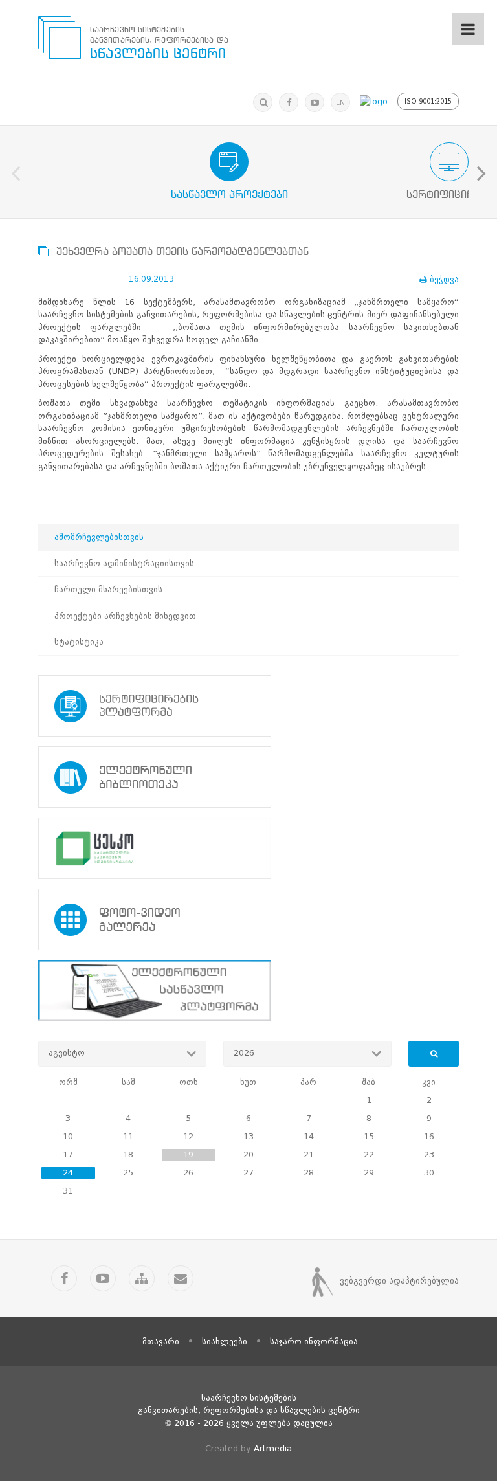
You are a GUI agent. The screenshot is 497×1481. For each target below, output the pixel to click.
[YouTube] (314, 102)
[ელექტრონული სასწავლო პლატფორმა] (248, 990)
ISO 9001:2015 (428, 101)
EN (340, 102)
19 (188, 1154)
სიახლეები (224, 1341)
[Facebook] (288, 102)
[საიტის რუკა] (142, 1278)
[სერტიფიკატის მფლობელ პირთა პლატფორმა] (248, 706)
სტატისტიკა (79, 641)
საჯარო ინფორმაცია (314, 1341)
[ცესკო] (248, 848)
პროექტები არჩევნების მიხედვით (125, 615)
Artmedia (273, 1448)
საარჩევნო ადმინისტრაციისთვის (124, 563)
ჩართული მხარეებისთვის (108, 589)
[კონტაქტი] (180, 1278)
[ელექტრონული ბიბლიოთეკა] (248, 777)
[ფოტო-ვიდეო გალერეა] (248, 919)
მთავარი (160, 1341)
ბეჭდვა (444, 279)
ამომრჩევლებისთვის (99, 536)
